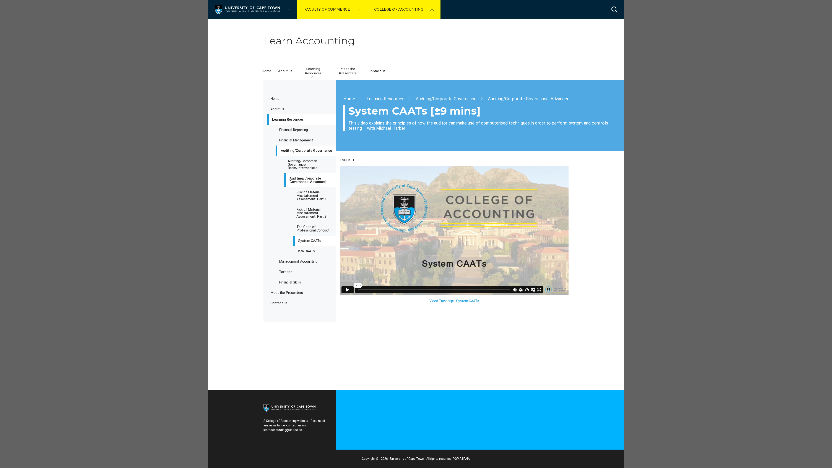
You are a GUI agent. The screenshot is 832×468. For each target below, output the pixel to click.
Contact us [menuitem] (377, 71)
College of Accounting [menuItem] (398, 9)
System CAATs (309, 241)
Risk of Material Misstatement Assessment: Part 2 (311, 213)
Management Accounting (298, 261)
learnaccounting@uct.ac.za (282, 430)
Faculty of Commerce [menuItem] (327, 9)
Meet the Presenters (286, 293)
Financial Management (296, 140)
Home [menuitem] (266, 71)
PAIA (466, 458)
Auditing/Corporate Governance (306, 151)
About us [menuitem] (285, 71)
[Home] (247, 9)
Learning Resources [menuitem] (313, 71)
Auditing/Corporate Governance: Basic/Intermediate (302, 164)
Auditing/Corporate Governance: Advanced (307, 180)
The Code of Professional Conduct (313, 228)
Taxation (285, 272)
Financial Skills (290, 282)
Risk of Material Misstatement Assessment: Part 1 (311, 195)
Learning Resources (288, 119)
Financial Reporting (293, 130)
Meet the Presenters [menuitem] (348, 71)
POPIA (457, 458)
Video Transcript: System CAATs (454, 301)
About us (277, 109)
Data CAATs (305, 251)
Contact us (278, 303)
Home (275, 99)
